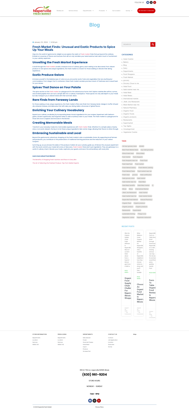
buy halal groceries (147, 150)
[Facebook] (147, 2)
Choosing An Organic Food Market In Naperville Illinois (141, 293)
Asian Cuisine (128, 59)
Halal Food (127, 86)
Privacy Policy (99, 407)
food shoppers (137, 157)
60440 (141, 146)
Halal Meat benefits (128, 185)
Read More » (127, 271)
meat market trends (145, 196)
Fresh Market (128, 77)
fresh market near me (144, 171)
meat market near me (129, 196)
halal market (141, 178)
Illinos (131, 189)
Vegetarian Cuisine (130, 132)
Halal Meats (127, 96)
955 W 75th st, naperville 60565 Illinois (94, 370)
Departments (87, 11)
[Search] (152, 44)
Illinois (124, 189)
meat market (143, 192)
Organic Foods (128, 114)
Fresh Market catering (146, 167)
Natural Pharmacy (130, 108)
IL (152, 185)
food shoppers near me (129, 160)
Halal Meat (127, 92)
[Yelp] (154, 2)
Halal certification (145, 175)
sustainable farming (128, 214)
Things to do (142, 214)
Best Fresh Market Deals (130, 150)
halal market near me (131, 89)
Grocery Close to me (131, 83)
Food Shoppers (129, 74)
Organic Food (128, 111)
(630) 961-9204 (94, 374)
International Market (141, 189)
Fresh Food (143, 160)
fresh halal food (127, 164)
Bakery (125, 62)
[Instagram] (151, 2)
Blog (125, 65)
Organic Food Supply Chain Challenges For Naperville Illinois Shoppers (130, 288)
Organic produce (139, 203)
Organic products (129, 117)
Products (102, 11)
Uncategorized (128, 129)
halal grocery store (128, 178)
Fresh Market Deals (128, 171)
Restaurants (127, 120)
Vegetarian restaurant (144, 217)
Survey (128, 11)
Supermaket (137, 210)
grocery (126, 80)
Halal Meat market (143, 185)
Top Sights (127, 126)
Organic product (127, 206)
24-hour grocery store (129, 146)
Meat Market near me (131, 105)
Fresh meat (126, 175)
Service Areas (73, 11)
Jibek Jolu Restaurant (131, 102)
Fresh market (139, 164)
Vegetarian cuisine (128, 217)
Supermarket (128, 123)
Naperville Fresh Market (130, 199)
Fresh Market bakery (129, 167)
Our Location (116, 11)
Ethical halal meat (128, 153)
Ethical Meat (140, 153)
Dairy (125, 68)
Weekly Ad (60, 11)
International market (130, 99)
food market (126, 157)
